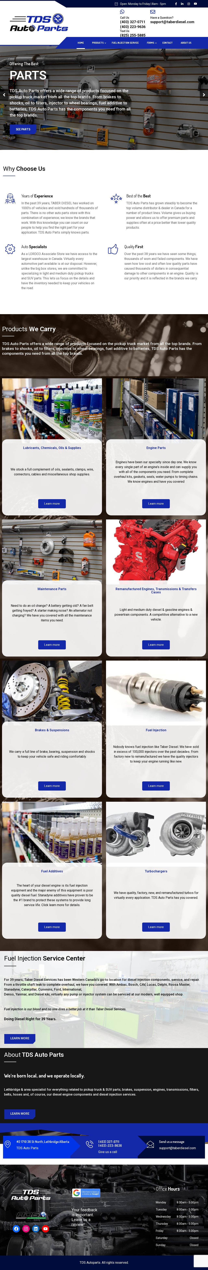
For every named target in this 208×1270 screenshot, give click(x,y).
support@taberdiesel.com (172, 22)
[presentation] (4, 95)
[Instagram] (26, 1228)
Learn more (52, 503)
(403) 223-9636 (132, 27)
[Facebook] (16, 1228)
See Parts (23, 129)
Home (81, 42)
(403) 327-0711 (132, 22)
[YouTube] (45, 1228)
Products (98, 42)
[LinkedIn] (35, 1228)
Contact (167, 42)
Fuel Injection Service (125, 42)
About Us (186, 42)
